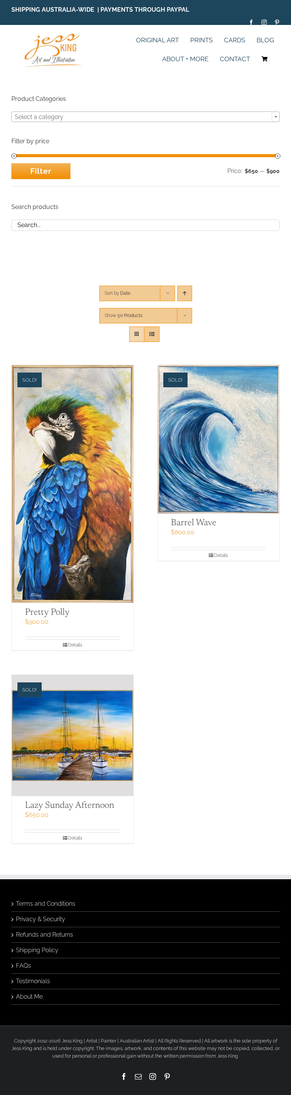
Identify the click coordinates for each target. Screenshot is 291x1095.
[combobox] (145, 116)
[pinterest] (277, 22)
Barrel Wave (193, 522)
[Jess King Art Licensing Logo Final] (55, 34)
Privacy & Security (40, 919)
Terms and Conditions (45, 903)
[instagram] (264, 22)
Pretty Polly (47, 612)
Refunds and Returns (44, 934)
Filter (41, 171)
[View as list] (151, 334)
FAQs (23, 965)
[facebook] (251, 22)
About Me (29, 996)
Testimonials (33, 981)
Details (75, 645)
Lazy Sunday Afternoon (69, 805)
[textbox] (145, 117)
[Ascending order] (184, 293)
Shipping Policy (37, 950)
